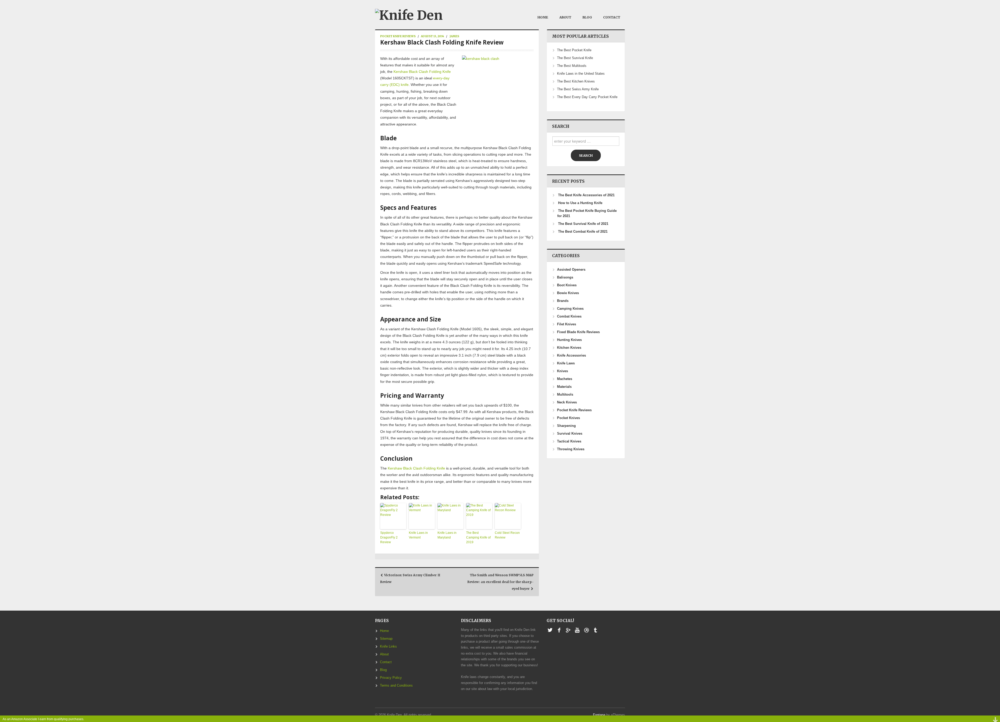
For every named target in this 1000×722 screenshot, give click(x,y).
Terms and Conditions (396, 685)
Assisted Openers (571, 269)
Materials (564, 387)
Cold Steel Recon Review (507, 535)
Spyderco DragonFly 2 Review (389, 537)
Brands (562, 301)
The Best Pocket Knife (574, 50)
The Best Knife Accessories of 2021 (586, 195)
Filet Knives (566, 324)
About (565, 17)
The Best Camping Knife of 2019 (478, 537)
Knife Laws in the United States (581, 73)
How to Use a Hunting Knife (580, 203)
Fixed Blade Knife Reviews (578, 332)
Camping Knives (570, 309)
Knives (562, 371)
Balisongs (565, 277)
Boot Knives (567, 285)
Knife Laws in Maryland (447, 535)
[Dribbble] (586, 630)
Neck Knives (567, 402)
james (454, 36)
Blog (587, 17)
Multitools (565, 394)
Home (543, 17)
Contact (611, 17)
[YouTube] (577, 630)
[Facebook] (559, 630)
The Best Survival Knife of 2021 (583, 224)
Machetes (564, 379)
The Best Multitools (571, 66)
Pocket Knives (568, 418)
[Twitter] (550, 630)
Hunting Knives (569, 340)
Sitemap (386, 639)
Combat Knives (569, 316)
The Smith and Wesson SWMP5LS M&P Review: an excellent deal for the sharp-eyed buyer (500, 582)
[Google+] (568, 630)
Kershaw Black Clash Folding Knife (422, 71)
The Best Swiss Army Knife (578, 89)
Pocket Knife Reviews (398, 36)
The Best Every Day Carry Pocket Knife (587, 97)
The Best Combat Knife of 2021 (583, 231)
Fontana (599, 715)
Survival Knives (569, 433)
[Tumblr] (595, 630)
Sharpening (566, 426)
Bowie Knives (568, 293)
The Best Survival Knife (575, 58)
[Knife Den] (409, 14)
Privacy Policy (391, 678)
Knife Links (388, 646)
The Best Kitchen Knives (576, 81)
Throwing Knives (570, 449)
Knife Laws (566, 363)
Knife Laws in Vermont (418, 535)
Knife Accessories (571, 355)
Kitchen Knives (569, 348)
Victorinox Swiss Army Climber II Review (410, 578)
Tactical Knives (569, 441)
